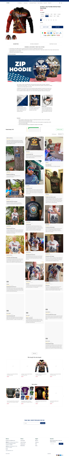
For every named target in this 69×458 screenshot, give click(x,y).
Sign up (61, 443)
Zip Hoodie (59, 14)
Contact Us (45, 2)
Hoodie (43, 12)
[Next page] (64, 369)
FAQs (36, 443)
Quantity (41, 22)
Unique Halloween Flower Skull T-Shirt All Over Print (41, 402)
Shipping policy (23, 443)
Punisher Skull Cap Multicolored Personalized (54, 402)
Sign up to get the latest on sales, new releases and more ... (56, 441)
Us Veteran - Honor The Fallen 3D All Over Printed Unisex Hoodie (12, 374)
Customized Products (32, 2)
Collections (25, 2)
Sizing (36, 445)
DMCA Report (49, 453)
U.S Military (20, 2)
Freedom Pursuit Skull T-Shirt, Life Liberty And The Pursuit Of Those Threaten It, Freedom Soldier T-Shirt (13, 402)
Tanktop (55, 14)
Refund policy (23, 445)
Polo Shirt (42, 14)
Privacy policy (23, 440)
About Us (49, 2)
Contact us (37, 442)
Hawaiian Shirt (47, 14)
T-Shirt (51, 14)
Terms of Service (23, 442)
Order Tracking (40, 2)
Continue (43, 423)
